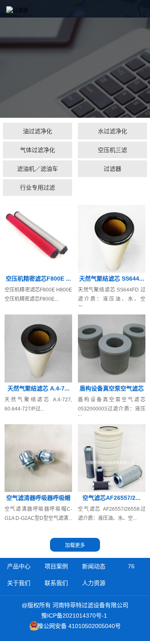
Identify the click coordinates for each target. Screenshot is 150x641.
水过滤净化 (112, 131)
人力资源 (93, 583)
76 (131, 566)
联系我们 (56, 583)
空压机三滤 (112, 150)
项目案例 (56, 566)
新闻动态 (93, 566)
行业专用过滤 (37, 187)
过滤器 (112, 168)
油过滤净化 (37, 131)
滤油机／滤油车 (37, 168)
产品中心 (18, 566)
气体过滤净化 (37, 150)
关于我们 (18, 583)
